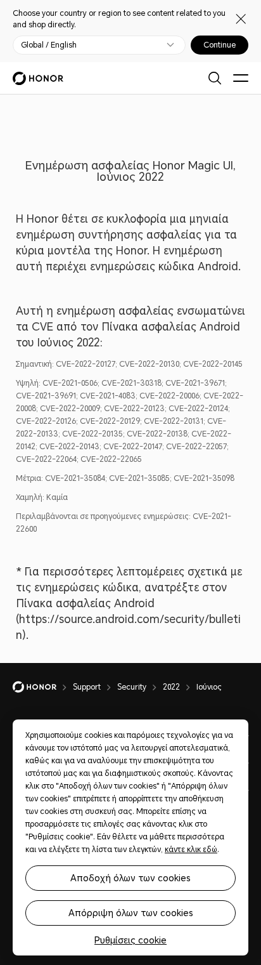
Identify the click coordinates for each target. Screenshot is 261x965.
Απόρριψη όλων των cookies (130, 913)
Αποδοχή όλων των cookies (130, 878)
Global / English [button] (49, 45)
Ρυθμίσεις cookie (130, 940)
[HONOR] (43, 687)
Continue (219, 45)
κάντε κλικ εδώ (191, 849)
